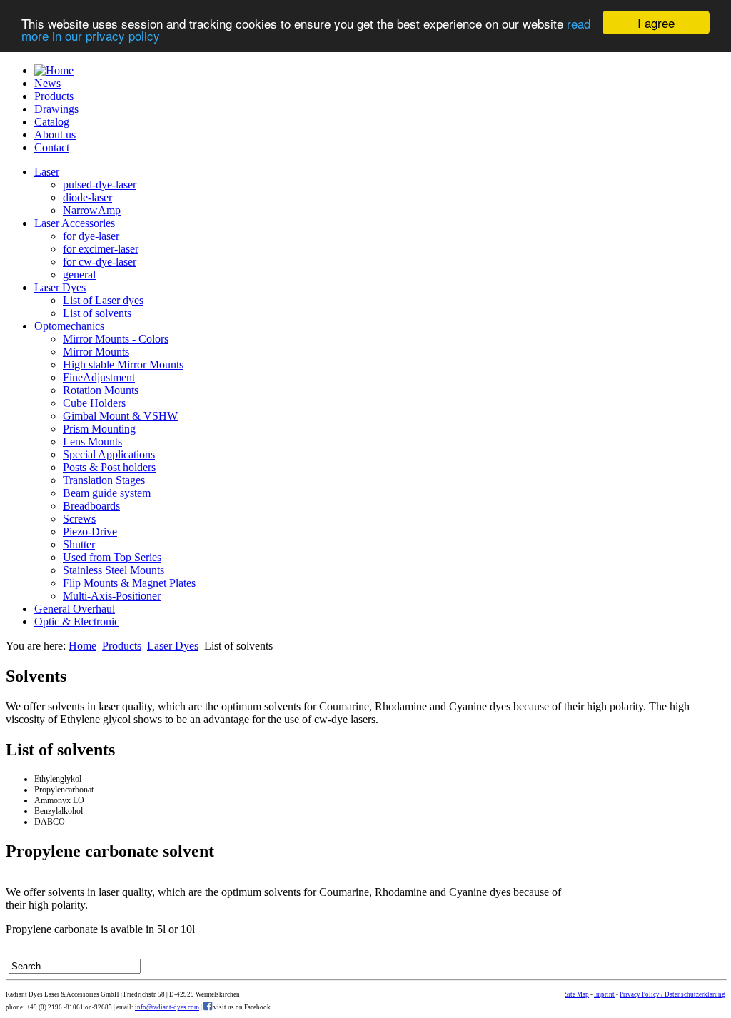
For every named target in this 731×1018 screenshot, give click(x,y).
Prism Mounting (99, 429)
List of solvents (97, 313)
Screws (79, 519)
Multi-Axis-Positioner (112, 596)
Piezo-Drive (90, 531)
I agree (656, 22)
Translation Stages (104, 480)
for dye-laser (91, 236)
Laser (46, 172)
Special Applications (109, 454)
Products (54, 96)
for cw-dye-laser (99, 262)
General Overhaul (74, 609)
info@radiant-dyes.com (167, 1007)
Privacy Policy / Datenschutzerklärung (672, 994)
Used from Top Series (112, 557)
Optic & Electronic (76, 621)
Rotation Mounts (100, 390)
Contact (51, 147)
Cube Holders (94, 403)
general (79, 274)
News (47, 83)
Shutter (79, 544)
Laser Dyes (60, 287)
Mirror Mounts (96, 352)
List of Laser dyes (103, 300)
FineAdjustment (99, 377)
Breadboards (91, 506)
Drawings (56, 109)
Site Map (577, 994)
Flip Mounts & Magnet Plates (129, 583)
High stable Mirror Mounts (123, 364)
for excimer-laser (100, 249)
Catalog (51, 122)
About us (55, 134)
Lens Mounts (92, 441)
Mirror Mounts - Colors (115, 339)
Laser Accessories (74, 223)
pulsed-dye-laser (99, 184)
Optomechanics (69, 326)
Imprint (604, 994)
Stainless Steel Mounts (113, 570)
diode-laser (87, 197)
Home (82, 646)
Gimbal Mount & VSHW (120, 416)
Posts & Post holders (109, 467)
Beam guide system (107, 493)
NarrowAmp (92, 210)
